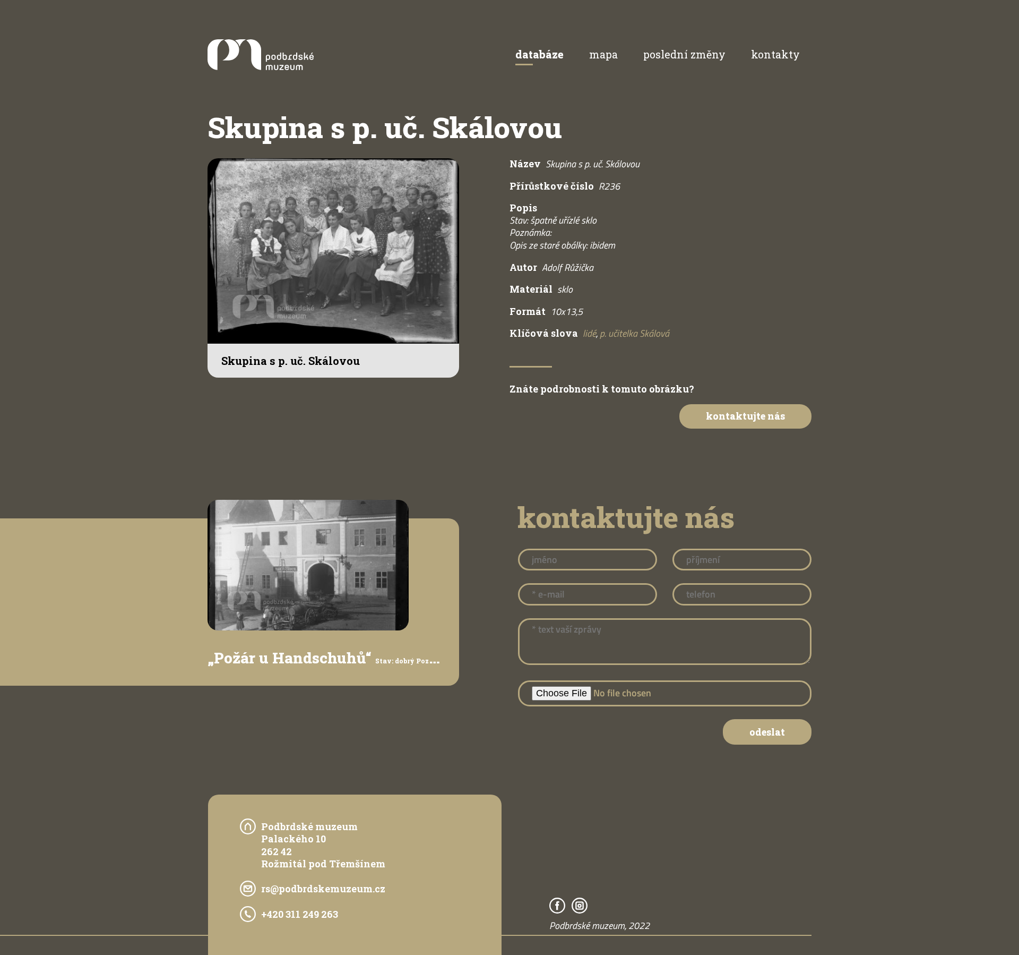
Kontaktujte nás (745, 416)
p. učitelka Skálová (634, 333)
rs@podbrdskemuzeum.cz (323, 888)
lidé (589, 333)
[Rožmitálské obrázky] (261, 66)
